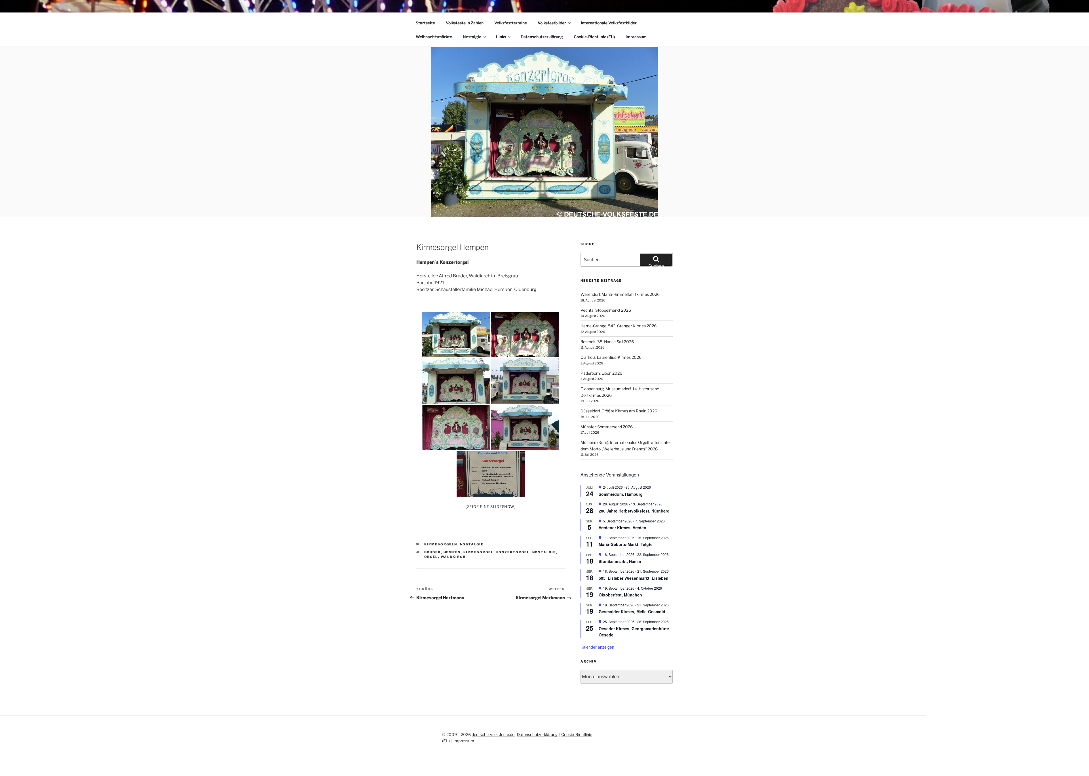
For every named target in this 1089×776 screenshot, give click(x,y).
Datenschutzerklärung (542, 36)
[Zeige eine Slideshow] (491, 506)
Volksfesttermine (510, 22)
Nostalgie (472, 36)
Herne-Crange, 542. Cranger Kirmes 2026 (619, 325)
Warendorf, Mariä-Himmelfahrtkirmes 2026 (620, 294)
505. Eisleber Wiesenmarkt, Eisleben (633, 578)
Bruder (432, 552)
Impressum (636, 36)
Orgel (431, 557)
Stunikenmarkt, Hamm (620, 561)
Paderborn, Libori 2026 (601, 373)
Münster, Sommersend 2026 (607, 426)
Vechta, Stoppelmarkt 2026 (606, 310)
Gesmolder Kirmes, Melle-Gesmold (632, 611)
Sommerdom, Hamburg (621, 494)
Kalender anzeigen (597, 647)
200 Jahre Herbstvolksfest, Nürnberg (634, 511)
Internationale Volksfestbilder (609, 22)
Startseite (425, 22)
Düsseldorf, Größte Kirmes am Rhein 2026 (619, 410)
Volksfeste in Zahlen (465, 22)
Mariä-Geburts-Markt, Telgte (626, 544)
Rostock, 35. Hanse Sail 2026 (607, 341)
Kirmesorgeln (440, 544)
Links (501, 36)
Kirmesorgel (478, 552)
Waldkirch (453, 557)
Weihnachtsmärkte (434, 36)
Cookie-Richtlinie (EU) (594, 36)
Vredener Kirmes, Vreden (622, 527)
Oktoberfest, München (620, 595)
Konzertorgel (513, 552)
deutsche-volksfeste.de (493, 734)
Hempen (452, 552)
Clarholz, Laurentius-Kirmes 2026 (611, 357)
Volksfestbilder (552, 22)
